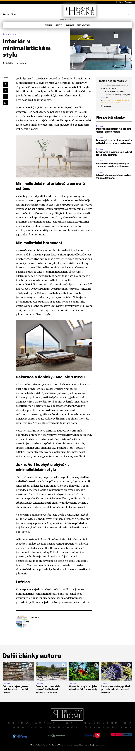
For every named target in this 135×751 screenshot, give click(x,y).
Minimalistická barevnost (115, 91)
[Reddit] (32, 727)
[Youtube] (126, 727)
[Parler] (130, 723)
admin (23, 63)
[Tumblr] (81, 727)
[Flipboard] (67, 723)
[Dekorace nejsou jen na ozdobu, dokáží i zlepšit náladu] (18, 671)
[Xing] (130, 727)
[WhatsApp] (5, 102)
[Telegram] (72, 727)
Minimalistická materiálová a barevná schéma (114, 87)
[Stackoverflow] (63, 727)
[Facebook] (5, 84)
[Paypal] (23, 727)
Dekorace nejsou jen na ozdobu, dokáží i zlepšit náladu (15, 689)
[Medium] (112, 723)
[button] (129, 14)
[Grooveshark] (89, 723)
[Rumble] (36, 727)
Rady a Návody (9, 34)
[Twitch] (86, 727)
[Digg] (35, 723)
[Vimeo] (95, 727)
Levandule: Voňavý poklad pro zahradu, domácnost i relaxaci (115, 689)
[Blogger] (13, 723)
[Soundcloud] (54, 727)
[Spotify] (59, 727)
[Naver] (125, 723)
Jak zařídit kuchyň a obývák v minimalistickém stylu (115, 101)
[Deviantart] (31, 723)
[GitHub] (85, 723)
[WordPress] (112, 727)
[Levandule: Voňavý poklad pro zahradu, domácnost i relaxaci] (116, 671)
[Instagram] (94, 723)
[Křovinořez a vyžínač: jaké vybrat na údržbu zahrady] (84, 671)
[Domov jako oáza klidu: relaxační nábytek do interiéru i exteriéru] (51, 671)
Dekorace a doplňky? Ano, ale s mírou (115, 95)
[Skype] (50, 727)
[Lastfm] (98, 723)
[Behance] (9, 723)
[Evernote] (53, 723)
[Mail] (107, 723)
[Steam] (68, 727)
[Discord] (40, 723)
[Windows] (108, 727)
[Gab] (76, 723)
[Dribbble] (44, 723)
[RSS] (41, 727)
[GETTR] (80, 723)
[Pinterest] (5, 96)
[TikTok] (77, 727)
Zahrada (99, 126)
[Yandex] (121, 727)
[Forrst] (71, 723)
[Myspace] (121, 723)
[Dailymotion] (22, 723)
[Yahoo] (117, 727)
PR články (61, 745)
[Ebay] (49, 723)
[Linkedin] (103, 723)
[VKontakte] (99, 727)
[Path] (14, 727)
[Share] (45, 727)
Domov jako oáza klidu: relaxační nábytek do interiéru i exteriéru (48, 689)
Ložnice (107, 106)
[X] (5, 90)
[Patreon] (18, 727)
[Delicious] (26, 723)
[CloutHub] (18, 723)
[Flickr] (62, 723)
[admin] (22, 621)
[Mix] (116, 723)
